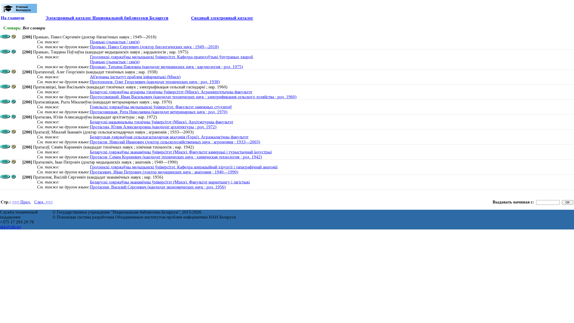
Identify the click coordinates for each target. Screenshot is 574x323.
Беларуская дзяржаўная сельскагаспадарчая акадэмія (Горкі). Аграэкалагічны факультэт (169, 137)
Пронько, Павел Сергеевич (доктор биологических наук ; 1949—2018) (154, 46)
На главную (12, 17)
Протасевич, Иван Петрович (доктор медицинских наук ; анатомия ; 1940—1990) (164, 172)
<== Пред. (21, 202)
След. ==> (43, 202)
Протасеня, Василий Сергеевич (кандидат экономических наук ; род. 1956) (158, 187)
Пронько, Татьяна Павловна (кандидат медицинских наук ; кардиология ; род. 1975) (166, 66)
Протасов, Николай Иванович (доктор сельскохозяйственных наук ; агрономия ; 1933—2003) (175, 142)
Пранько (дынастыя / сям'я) (114, 41)
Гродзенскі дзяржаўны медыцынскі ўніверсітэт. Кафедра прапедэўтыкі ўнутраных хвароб (171, 57)
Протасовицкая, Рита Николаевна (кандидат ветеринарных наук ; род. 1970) (158, 111)
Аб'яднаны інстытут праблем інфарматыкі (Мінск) (135, 76)
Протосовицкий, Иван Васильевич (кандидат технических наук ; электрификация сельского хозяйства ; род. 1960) (193, 96)
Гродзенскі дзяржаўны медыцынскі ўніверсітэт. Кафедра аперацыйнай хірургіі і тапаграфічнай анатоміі (184, 167)
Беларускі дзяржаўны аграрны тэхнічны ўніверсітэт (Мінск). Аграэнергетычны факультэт (171, 91)
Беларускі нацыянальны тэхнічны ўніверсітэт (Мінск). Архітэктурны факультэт (161, 122)
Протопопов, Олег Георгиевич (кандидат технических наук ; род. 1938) (155, 81)
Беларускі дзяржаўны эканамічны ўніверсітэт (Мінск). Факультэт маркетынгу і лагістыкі (170, 182)
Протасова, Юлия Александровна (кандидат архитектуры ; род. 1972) (153, 126)
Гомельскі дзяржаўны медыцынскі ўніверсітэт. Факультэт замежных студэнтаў (161, 107)
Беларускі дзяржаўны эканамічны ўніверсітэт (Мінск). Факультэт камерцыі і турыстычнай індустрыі (181, 152)
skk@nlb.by (10, 227)
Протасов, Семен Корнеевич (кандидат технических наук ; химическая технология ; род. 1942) (176, 157)
